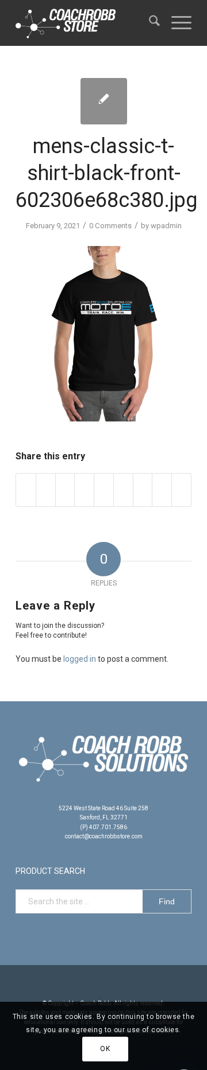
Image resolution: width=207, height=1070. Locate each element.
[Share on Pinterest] (84, 490)
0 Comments (110, 225)
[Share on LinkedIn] (103, 490)
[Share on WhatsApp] (65, 490)
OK (105, 1049)
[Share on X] (45, 490)
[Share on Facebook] (26, 490)
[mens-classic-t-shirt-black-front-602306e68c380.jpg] (103, 101)
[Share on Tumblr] (123, 490)
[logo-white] (86, 23)
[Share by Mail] (181, 490)
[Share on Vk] (142, 490)
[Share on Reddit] (161, 490)
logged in (79, 658)
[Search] (148, 23)
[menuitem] (148, 23)
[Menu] (175, 23)
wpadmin (166, 225)
